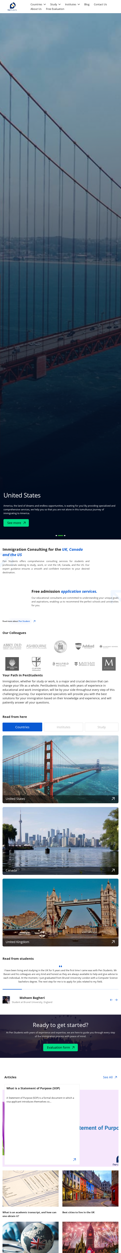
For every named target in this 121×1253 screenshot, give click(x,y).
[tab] (22, 727)
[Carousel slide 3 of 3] (64, 535)
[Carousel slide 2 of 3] (60, 535)
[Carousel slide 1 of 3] (56, 535)
